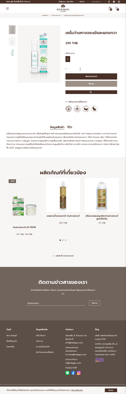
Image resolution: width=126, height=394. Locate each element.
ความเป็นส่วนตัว (43, 346)
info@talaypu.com (74, 342)
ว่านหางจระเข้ (55, 15)
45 (68, 59)
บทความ (39, 341)
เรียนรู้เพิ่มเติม (77, 390)
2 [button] (63, 240)
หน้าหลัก (45, 15)
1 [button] (60, 240)
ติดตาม (81, 1)
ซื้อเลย (91, 84)
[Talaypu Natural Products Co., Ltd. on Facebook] (73, 373)
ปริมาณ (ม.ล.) (69, 53)
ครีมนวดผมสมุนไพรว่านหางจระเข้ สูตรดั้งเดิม (102, 217)
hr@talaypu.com (73, 363)
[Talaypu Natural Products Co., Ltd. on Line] (67, 373)
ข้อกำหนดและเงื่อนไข (45, 352)
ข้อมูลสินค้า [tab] (57, 127)
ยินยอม (111, 390)
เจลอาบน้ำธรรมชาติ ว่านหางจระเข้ (63, 216)
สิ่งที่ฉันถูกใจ (11, 341)
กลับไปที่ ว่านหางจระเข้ (64, 256)
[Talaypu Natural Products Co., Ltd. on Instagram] (79, 373)
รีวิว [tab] (70, 127)
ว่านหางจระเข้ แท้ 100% (24, 227)
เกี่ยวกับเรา (41, 335)
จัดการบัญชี (11, 335)
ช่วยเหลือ (10, 346)
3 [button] (65, 240)
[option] (24, 209)
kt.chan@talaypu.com (75, 354)
